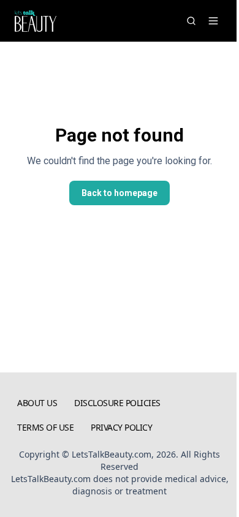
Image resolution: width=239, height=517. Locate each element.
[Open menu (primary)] (213, 21)
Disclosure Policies (117, 403)
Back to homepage (119, 193)
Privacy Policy (121, 427)
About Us (37, 403)
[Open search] (191, 21)
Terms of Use (45, 427)
